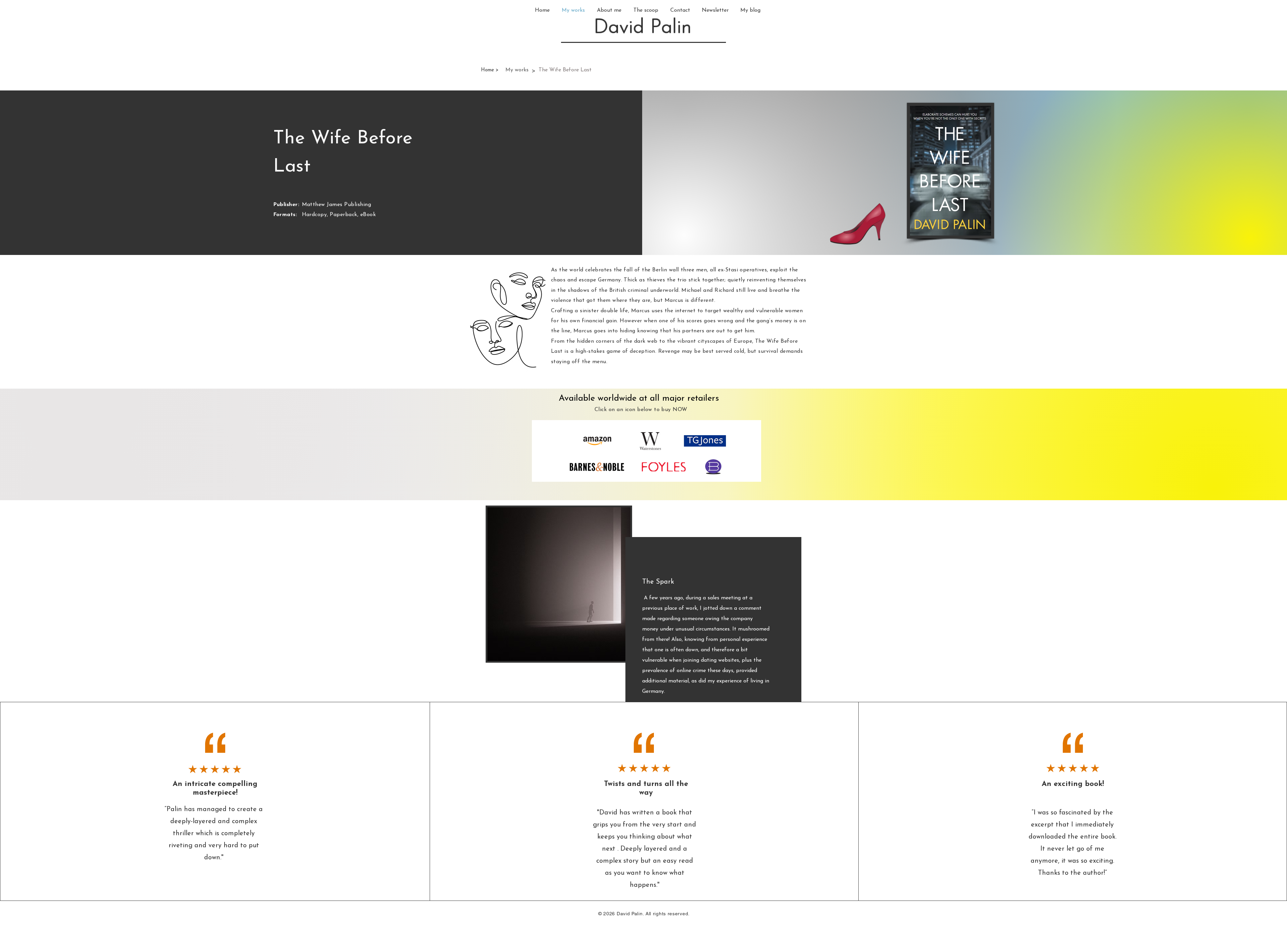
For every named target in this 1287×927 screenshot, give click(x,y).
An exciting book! (1073, 784)
